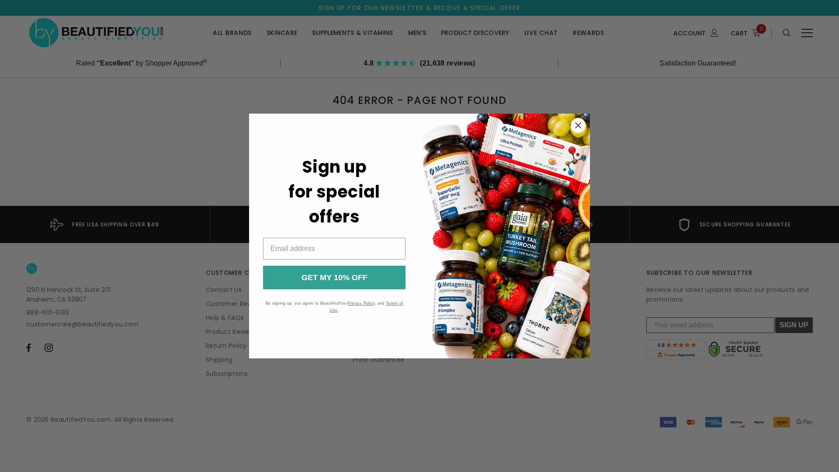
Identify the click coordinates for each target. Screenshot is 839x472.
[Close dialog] (578, 125)
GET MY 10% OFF (334, 277)
